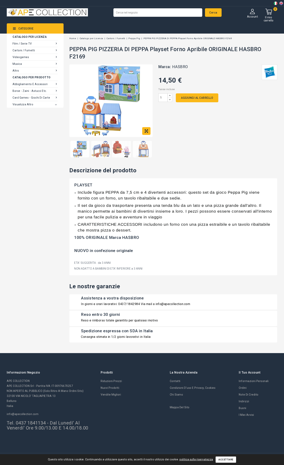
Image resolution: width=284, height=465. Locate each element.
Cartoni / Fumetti (24, 50)
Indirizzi (244, 401)
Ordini (243, 387)
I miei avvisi (246, 414)
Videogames (21, 57)
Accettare (225, 459)
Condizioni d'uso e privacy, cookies (193, 387)
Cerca (213, 12)
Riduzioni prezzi (111, 381)
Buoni (242, 408)
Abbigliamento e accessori (30, 84)
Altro (16, 70)
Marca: (164, 66)
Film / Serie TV (22, 43)
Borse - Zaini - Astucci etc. (30, 90)
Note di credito (248, 394)
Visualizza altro (23, 104)
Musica (17, 63)
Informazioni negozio (23, 372)
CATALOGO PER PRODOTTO (32, 77)
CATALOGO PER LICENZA (30, 36)
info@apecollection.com (22, 414)
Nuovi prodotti (110, 387)
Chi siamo (176, 394)
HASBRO (180, 66)
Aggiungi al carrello (197, 97)
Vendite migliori (111, 394)
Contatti (175, 381)
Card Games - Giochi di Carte (31, 97)
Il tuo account (249, 372)
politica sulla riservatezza (196, 459)
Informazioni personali (254, 381)
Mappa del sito (180, 407)
